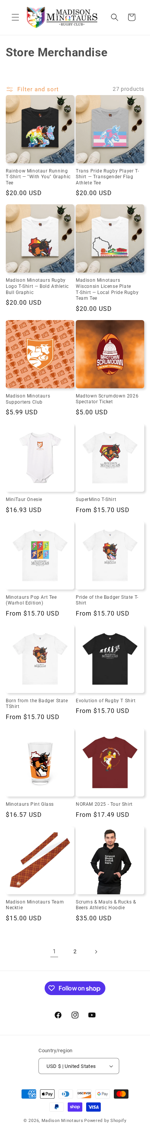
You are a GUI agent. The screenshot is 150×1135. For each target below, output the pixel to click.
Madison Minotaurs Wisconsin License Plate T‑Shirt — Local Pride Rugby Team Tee (107, 289)
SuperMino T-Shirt (96, 499)
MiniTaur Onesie (24, 499)
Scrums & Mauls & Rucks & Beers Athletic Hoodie (106, 905)
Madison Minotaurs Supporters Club (28, 399)
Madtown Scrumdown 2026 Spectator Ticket (107, 399)
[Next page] (95, 951)
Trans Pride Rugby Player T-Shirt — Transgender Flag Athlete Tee (107, 177)
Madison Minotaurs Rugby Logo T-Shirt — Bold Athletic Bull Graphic (37, 286)
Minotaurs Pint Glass (30, 804)
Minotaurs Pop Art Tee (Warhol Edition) (31, 600)
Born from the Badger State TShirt (37, 704)
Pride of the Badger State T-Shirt (107, 600)
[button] (15, 17)
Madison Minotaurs (62, 1120)
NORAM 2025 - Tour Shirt (104, 804)
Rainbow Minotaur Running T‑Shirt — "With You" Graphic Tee (38, 177)
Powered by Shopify (105, 1120)
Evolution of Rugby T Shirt (106, 700)
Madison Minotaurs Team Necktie (35, 905)
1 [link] (54, 951)
